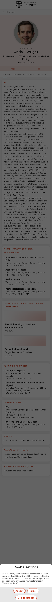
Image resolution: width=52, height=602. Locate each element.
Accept (19, 591)
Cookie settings (26, 597)
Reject (33, 591)
